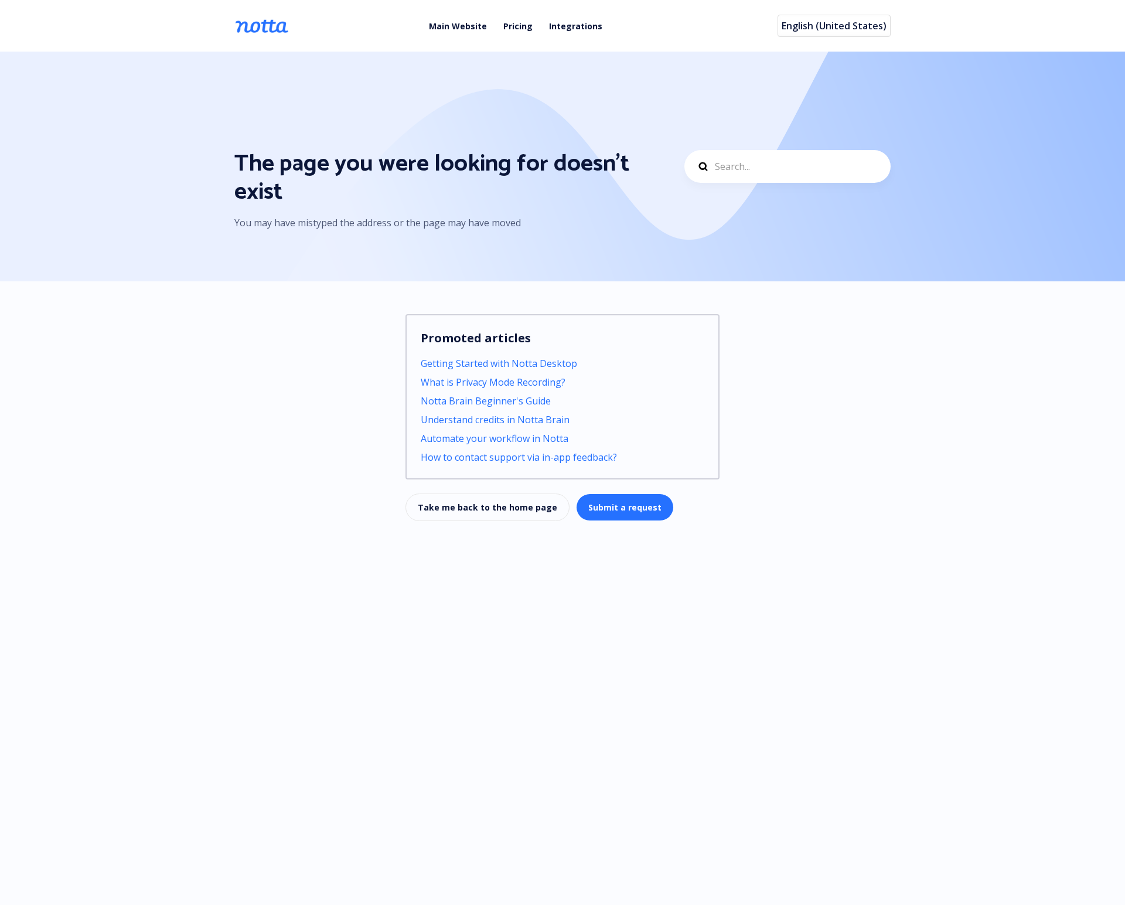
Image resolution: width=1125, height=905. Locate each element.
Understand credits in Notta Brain (495, 419)
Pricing (518, 26)
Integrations (575, 26)
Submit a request (625, 507)
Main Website (458, 26)
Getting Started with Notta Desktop (499, 363)
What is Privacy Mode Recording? (493, 382)
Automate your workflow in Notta (494, 438)
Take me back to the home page (487, 507)
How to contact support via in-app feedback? (519, 457)
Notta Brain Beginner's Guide (486, 400)
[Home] (261, 26)
